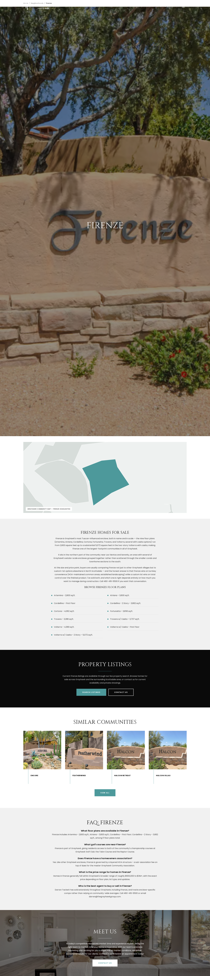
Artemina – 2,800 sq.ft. (64, 595)
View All (104, 793)
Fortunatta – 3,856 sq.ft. (121, 611)
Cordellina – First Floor (64, 603)
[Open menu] (183, 6)
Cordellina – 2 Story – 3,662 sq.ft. (125, 603)
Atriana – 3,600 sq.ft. (119, 595)
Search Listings (91, 692)
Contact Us (121, 692)
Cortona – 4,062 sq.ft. (64, 611)
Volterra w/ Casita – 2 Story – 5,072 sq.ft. (73, 634)
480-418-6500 (131, 893)
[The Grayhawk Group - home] (39, 6)
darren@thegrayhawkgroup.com (105, 896)
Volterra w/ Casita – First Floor (124, 627)
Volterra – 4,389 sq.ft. (64, 627)
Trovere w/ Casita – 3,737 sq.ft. (125, 619)
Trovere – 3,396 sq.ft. (64, 619)
